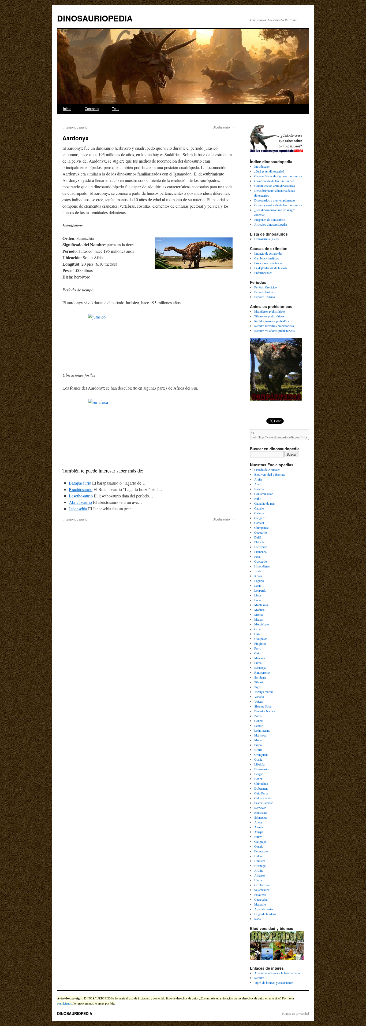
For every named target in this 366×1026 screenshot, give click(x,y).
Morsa (258, 614)
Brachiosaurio (80, 489)
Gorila (258, 759)
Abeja (258, 822)
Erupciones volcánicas (268, 263)
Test (115, 109)
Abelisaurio (223, 127)
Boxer (258, 778)
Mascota (259, 658)
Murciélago (261, 624)
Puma (258, 663)
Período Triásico (264, 297)
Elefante (259, 542)
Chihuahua (261, 783)
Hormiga (260, 865)
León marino (262, 730)
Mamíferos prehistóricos (269, 311)
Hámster (259, 861)
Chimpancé (261, 527)
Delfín (258, 537)
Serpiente (260, 677)
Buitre (258, 836)
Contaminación (263, 494)
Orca (257, 629)
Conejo (258, 846)
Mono (258, 740)
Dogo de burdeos (265, 914)
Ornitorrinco (262, 885)
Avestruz (260, 484)
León (257, 585)
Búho (257, 498)
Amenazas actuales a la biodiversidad (277, 973)
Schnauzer (260, 817)
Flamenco (260, 551)
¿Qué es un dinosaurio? (269, 171)
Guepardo (260, 561)
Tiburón (259, 682)
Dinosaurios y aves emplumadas (274, 200)
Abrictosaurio (80, 502)
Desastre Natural (264, 711)
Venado (259, 696)
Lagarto (259, 580)
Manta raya (261, 605)
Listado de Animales (267, 469)
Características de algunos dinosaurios (278, 176)
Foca (257, 556)
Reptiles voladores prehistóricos (274, 330)
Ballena (259, 489)
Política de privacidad (295, 1013)
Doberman (261, 788)
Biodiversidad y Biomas (269, 474)
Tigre (257, 687)
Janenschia (78, 508)
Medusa (259, 609)
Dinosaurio (261, 769)
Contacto (92, 109)
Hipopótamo (262, 566)
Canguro (259, 518)
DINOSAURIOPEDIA (95, 18)
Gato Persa (261, 793)
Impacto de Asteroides (268, 253)
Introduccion (262, 166)
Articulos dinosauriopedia (270, 224)
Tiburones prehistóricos (269, 316)
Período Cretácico (265, 287)
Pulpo (258, 745)
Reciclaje (260, 667)
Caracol (259, 523)
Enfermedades (263, 272)
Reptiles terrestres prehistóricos (274, 326)
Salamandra (261, 890)
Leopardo (260, 590)
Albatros (259, 875)
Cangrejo (260, 841)
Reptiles (259, 978)
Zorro (258, 716)
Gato (257, 653)
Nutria (258, 749)
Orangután (261, 754)
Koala (258, 576)
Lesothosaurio (81, 496)
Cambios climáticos (266, 258)
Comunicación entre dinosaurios (274, 186)
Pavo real (260, 894)
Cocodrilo (260, 532)
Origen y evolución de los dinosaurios (278, 205)
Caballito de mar (264, 503)
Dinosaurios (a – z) (266, 239)
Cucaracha (260, 899)
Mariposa (260, 735)
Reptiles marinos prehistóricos (273, 321)
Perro (257, 648)
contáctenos (64, 1003)
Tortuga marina (263, 692)
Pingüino (260, 643)
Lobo (257, 600)
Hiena (258, 880)
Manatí (258, 619)
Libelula (259, 764)
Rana (257, 919)
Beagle (258, 774)
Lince (257, 595)
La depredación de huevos (270, 268)
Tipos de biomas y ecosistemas (273, 982)
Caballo (259, 508)
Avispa (258, 832)
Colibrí (258, 721)
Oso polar (260, 638)
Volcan (258, 701)
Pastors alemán (263, 803)
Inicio (67, 109)
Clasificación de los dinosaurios (274, 181)
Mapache (260, 904)
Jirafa (257, 571)
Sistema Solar (263, 706)
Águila (258, 827)
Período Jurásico (264, 292)
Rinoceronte (262, 672)
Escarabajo (261, 851)
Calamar (259, 513)
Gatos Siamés (263, 798)
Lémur (258, 725)
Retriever (260, 807)
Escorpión (260, 547)
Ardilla (258, 870)
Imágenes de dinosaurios (270, 219)
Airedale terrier (263, 909)
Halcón (258, 856)
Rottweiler (260, 812)
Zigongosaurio (75, 127)
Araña (258, 479)
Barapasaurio (80, 483)
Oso (257, 634)
